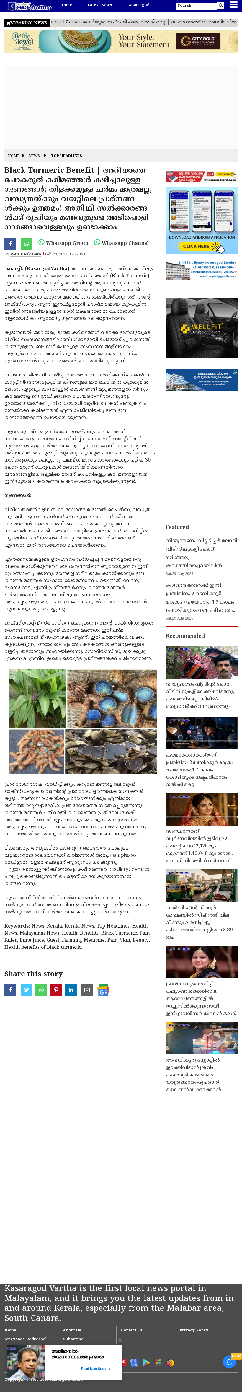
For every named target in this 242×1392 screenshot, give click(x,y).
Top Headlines (66, 156)
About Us (72, 1330)
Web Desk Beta (25, 254)
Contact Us (132, 1330)
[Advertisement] (121, 107)
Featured (177, 527)
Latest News (99, 5)
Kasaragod (138, 5)
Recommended (185, 636)
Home (66, 5)
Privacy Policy (193, 1330)
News (34, 156)
